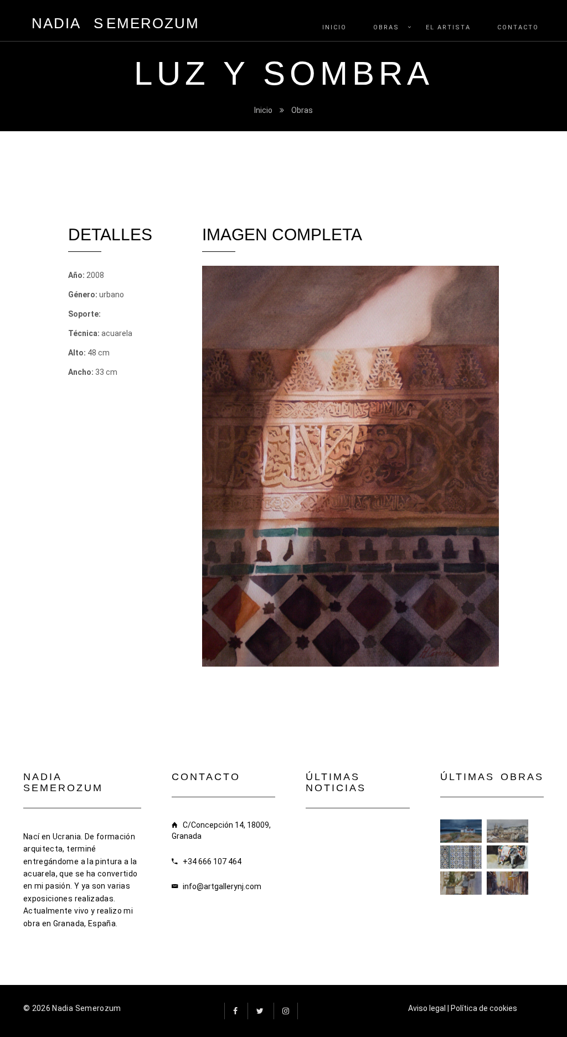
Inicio (263, 110)
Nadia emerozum (115, 23)
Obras (302, 110)
